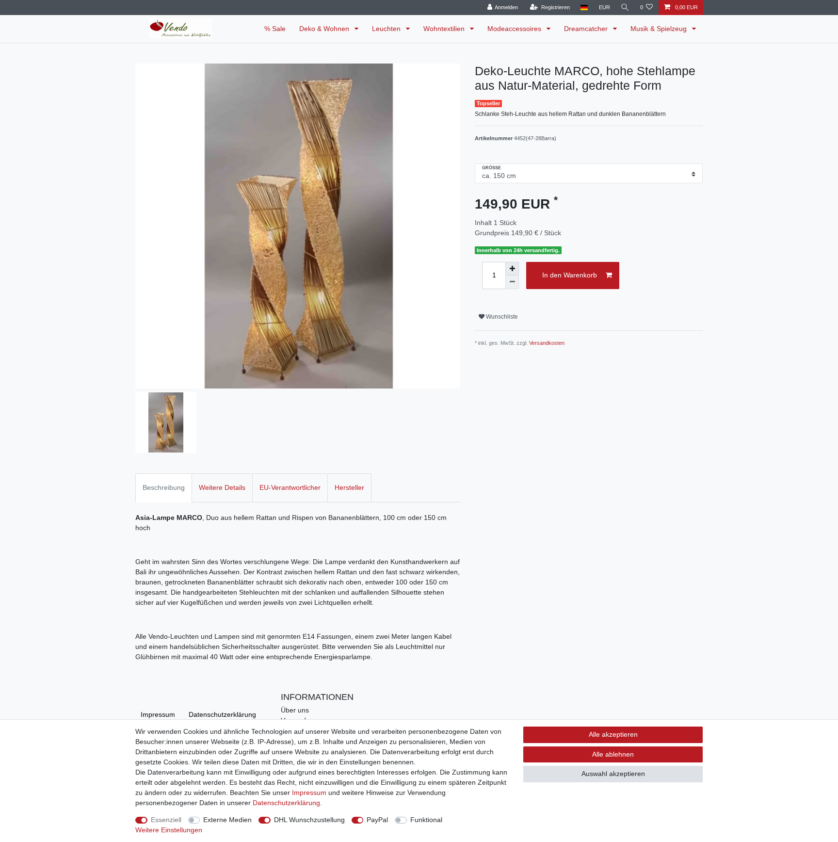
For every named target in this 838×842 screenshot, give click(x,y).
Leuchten (387, 28)
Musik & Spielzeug (659, 28)
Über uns (295, 710)
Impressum (158, 714)
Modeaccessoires (515, 28)
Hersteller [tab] (349, 487)
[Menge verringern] (512, 282)
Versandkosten (546, 343)
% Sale (275, 28)
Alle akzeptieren (613, 734)
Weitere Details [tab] (222, 487)
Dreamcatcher (587, 28)
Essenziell (166, 820)
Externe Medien (227, 820)
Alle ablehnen (613, 754)
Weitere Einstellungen (168, 830)
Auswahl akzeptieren (613, 773)
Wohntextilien (445, 28)
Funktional (426, 820)
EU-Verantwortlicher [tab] (290, 487)
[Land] (584, 7)
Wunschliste (501, 316)
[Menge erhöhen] (512, 268)
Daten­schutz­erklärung (222, 714)
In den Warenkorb (569, 275)
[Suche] (625, 7)
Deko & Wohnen (325, 28)
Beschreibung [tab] (164, 487)
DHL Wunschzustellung (309, 820)
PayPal (377, 820)
